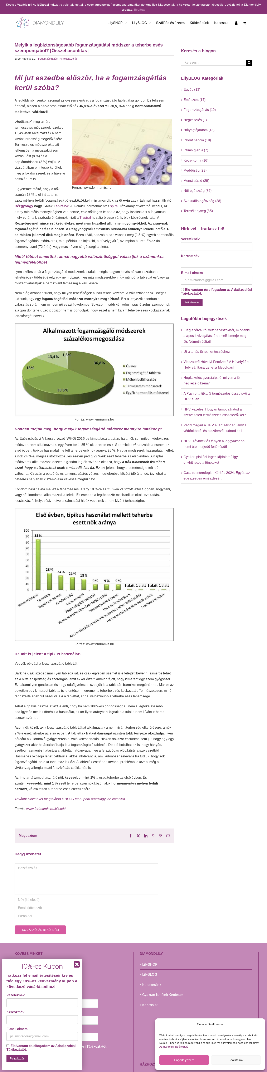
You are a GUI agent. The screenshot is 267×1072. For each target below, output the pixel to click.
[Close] (77, 964)
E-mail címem (192, 273)
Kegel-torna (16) (196, 160)
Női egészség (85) (198, 190)
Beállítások (235, 1060)
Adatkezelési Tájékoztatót (85, 1046)
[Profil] (236, 22)
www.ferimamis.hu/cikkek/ (46, 809)
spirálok (62, 206)
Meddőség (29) (195, 170)
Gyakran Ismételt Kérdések (162, 995)
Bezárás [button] (139, 9)
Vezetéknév (190, 239)
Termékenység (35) (198, 211)
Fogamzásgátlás (48, 58)
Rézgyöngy (24, 206)
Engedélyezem (184, 1060)
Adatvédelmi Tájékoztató (174, 1046)
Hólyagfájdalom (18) (199, 130)
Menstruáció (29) (196, 180)
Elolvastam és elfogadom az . (216, 291)
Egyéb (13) (192, 89)
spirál (114, 206)
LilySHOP (149, 964)
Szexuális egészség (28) (202, 201)
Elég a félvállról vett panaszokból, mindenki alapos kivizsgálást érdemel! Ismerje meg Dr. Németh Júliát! (217, 335)
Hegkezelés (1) (195, 120)
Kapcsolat (149, 1005)
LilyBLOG (149, 974)
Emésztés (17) (194, 100)
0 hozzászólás (68, 58)
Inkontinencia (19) (197, 140)
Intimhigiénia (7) (196, 150)
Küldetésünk (151, 985)
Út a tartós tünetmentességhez (207, 351)
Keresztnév (190, 256)
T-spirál (85, 217)
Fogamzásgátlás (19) (200, 110)
